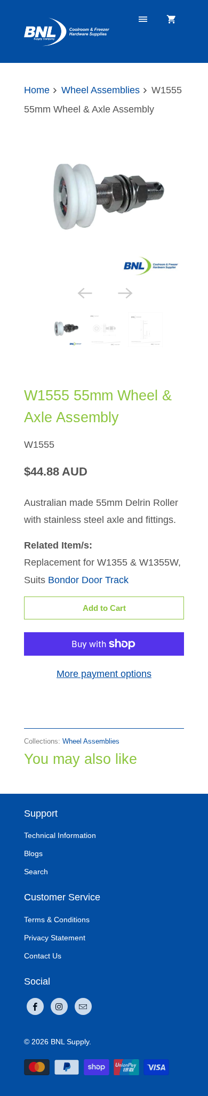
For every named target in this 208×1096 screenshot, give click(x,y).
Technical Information (60, 835)
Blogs (33, 853)
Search (36, 871)
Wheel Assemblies (63, 370)
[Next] (124, 292)
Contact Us (42, 956)
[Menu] (143, 19)
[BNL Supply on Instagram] (59, 1006)
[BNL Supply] (66, 31)
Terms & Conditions (57, 919)
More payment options (104, 673)
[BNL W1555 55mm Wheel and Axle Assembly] (104, 200)
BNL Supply (70, 1041)
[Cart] (171, 19)
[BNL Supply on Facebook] (35, 1006)
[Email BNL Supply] (83, 1006)
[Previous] (83, 292)
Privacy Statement (54, 937)
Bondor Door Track (88, 580)
